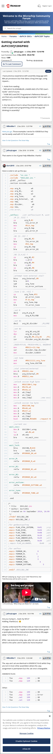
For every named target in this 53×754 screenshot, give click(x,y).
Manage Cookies (27, 733)
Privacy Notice (43, 728)
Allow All (26, 749)
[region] (26, 733)
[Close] (50, 716)
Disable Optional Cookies (26, 741)
